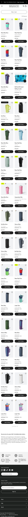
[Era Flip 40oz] (7, 351)
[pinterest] (9, 470)
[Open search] (23, 6)
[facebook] (4, 470)
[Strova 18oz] (21, 378)
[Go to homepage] (14, 6)
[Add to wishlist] (12, 19)
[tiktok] (7, 470)
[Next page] (17, 426)
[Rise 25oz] (21, 324)
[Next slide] (26, 2)
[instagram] (2, 470)
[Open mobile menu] (1, 6)
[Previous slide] (1, 2)
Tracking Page (20, 2)
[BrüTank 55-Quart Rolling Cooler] (21, 79)
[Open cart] (25, 6)
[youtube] (12, 470)
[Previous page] (10, 426)
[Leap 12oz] (21, 297)
